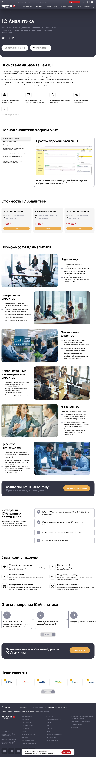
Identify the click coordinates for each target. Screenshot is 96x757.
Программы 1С (13, 11)
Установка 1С (26, 719)
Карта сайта (74, 727)
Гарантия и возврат (52, 740)
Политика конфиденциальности (80, 721)
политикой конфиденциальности (45, 753)
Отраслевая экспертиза (29, 743)
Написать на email (63, 2)
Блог (47, 725)
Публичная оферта (76, 724)
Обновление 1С (26, 728)
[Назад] (42, 634)
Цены (48, 731)
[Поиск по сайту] (93, 7)
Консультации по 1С (27, 722)
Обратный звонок (38, 707)
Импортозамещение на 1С (29, 740)
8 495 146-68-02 (25, 707)
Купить (17, 228)
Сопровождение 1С (27, 725)
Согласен (66, 752)
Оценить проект (80, 650)
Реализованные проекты (53, 719)
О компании (49, 716)
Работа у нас (50, 722)
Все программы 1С (27, 716)
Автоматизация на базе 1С (29, 734)
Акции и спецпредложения (54, 734)
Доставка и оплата (51, 737)
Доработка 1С (26, 731)
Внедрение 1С (26, 737)
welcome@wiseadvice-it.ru (57, 707)
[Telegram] (11, 751)
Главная (4, 11)
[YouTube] (18, 751)
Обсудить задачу (40, 48)
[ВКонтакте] (5, 751)
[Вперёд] (53, 634)
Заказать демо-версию (15, 48)
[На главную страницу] (8, 717)
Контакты (49, 728)
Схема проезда (44, 711)
